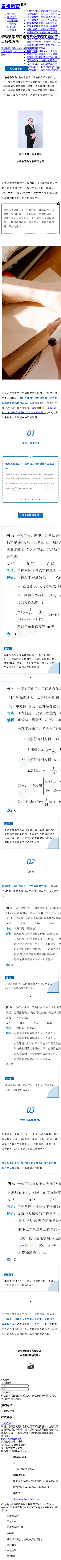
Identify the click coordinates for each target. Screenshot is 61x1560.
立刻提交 (6, 1392)
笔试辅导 (12, 14)
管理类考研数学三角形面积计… (43, 23)
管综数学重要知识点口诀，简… (43, 57)
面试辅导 (12, 17)
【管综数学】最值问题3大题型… (44, 70)
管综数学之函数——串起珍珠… (43, 35)
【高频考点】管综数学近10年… (43, 63)
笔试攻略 (16, 48)
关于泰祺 (12, 30)
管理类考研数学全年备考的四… (43, 38)
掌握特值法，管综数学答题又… (43, 10)
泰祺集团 (6, 48)
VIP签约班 (12, 20)
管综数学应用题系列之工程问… (43, 51)
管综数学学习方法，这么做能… (43, 32)
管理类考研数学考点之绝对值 (42, 26)
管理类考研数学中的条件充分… (43, 45)
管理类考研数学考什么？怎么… (43, 48)
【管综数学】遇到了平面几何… (43, 20)
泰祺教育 (10, 6)
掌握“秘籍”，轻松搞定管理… (42, 29)
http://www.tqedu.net (11, 1438)
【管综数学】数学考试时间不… (43, 66)
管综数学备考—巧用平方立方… (43, 42)
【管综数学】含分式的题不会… (43, 14)
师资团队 (12, 26)
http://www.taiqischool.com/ (26, 1499)
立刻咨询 (6, 1423)
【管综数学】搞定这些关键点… (43, 17)
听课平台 (12, 23)
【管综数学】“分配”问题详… (42, 60)
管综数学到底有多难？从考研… (43, 54)
